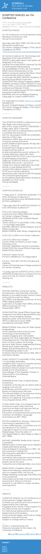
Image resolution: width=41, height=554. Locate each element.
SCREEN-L (18, 3)
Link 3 (4, 551)
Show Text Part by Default (29, 27)
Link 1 (4, 547)
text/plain (6, 27)
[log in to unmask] (24, 22)
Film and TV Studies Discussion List (22, 7)
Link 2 (4, 549)
